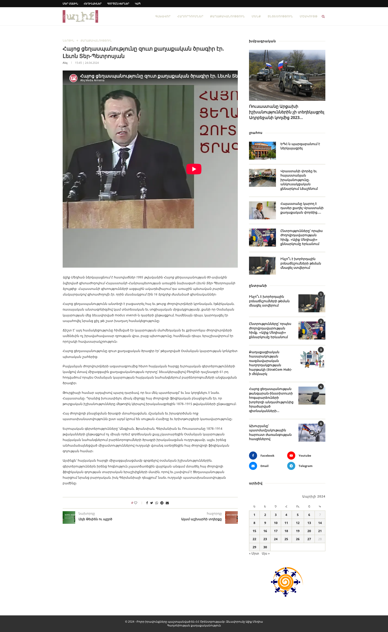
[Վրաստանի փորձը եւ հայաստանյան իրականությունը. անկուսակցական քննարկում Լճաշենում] (262, 178)
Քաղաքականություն (227, 16)
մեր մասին (70, 3)
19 (298, 531)
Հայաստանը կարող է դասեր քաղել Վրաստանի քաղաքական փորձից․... (302, 207)
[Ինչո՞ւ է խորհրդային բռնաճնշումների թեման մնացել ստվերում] (262, 266)
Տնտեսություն (280, 16)
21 (320, 531)
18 (286, 531)
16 (265, 531)
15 (254, 531)
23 (265, 539)
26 (298, 539)
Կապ (138, 3)
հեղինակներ (93, 3)
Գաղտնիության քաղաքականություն (194, 625)
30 (265, 547)
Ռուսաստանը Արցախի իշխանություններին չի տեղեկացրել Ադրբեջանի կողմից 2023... (286, 111)
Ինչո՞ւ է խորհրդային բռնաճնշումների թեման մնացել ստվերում (300, 263)
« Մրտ (254, 553)
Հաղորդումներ (190, 16)
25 (286, 539)
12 (298, 523)
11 (286, 523)
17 (276, 531)
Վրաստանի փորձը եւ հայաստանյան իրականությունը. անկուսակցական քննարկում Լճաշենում (299, 180)
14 (320, 523)
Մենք (256, 16)
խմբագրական (262, 41)
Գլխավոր (163, 16)
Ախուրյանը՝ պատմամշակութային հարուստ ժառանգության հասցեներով (270, 432)
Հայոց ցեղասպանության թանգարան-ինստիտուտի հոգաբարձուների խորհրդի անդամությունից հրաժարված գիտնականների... (271, 400)
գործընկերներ (118, 3)
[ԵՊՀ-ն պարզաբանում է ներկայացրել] (262, 151)
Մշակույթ (308, 16)
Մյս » (266, 553)
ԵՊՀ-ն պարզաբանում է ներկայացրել (300, 146)
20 (309, 531)
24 (276, 539)
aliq (65, 63)
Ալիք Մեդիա (254, 621)
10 (276, 523)
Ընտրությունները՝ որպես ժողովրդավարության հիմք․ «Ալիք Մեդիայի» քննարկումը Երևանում (301, 237)
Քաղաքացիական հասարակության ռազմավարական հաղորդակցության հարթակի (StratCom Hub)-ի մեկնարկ (270, 363)
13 (309, 523)
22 (254, 539)
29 (254, 547)
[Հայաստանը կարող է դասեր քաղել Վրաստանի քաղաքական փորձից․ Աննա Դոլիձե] (262, 210)
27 (309, 539)
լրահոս (255, 132)
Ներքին (68, 40)
